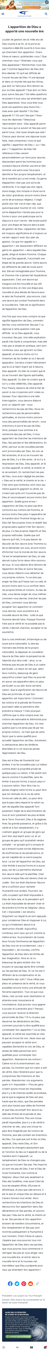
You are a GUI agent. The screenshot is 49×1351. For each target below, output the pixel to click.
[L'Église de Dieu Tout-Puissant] (24, 14)
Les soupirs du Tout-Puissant (27, 1295)
